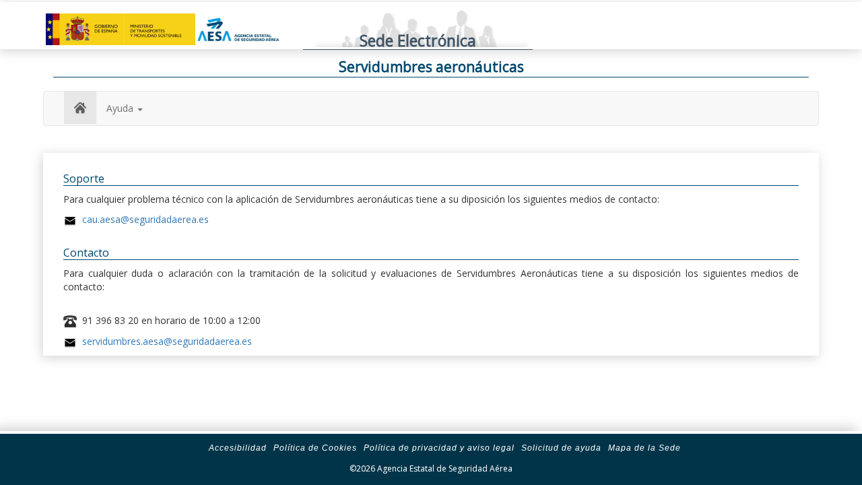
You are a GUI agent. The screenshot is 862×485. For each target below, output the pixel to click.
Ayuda (121, 108)
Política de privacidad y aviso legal (439, 448)
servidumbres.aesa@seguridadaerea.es (167, 341)
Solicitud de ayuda (561, 448)
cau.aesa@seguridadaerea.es (145, 219)
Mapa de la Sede (644, 448)
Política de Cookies (315, 448)
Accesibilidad (238, 448)
